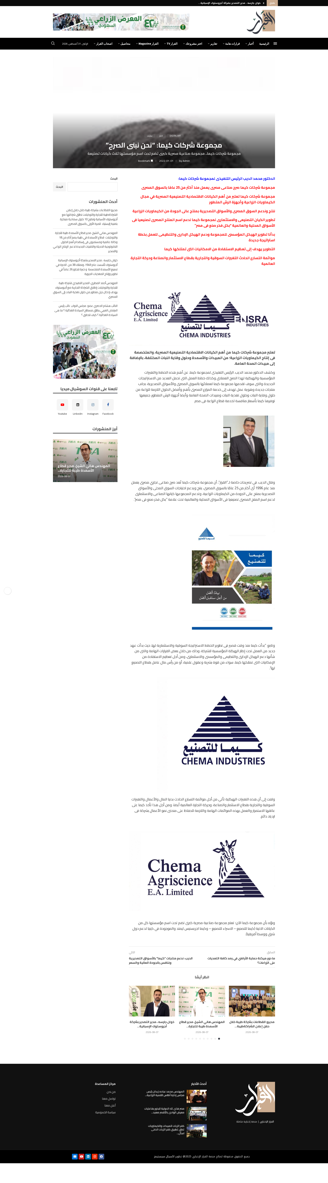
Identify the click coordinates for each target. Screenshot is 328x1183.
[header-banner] (122, 22)
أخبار (251, 43)
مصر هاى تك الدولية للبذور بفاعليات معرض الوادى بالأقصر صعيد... (164, 1110)
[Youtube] (81, 1156)
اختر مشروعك (194, 43)
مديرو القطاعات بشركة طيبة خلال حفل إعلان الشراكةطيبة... (251, 1024)
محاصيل (125, 43)
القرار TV (172, 43)
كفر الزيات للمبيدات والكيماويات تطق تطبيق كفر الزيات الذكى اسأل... (166, 1129)
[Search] (53, 43)
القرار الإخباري (267, 1121)
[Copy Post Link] (7, 591)
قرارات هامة (232, 43)
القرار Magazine (148, 43)
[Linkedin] (88, 1156)
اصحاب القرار (104, 43)
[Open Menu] (275, 43)
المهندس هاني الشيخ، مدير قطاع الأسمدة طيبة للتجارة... (202, 1024)
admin (186, 160)
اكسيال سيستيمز (164, 1156)
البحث (113, 178)
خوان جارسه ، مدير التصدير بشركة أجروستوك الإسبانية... (229, 3)
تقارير (213, 43)
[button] (263, 3)
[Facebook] (101, 1156)
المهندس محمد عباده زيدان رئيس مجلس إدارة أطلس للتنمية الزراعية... (164, 1093)
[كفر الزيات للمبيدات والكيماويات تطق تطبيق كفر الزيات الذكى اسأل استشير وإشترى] (197, 1130)
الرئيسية (264, 43)
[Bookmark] (234, 991)
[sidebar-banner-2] (85, 352)
